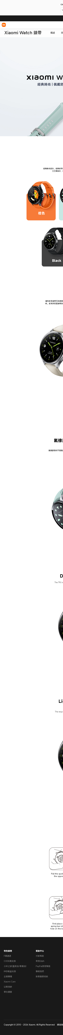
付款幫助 (40, 955)
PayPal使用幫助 (43, 966)
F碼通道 (7, 955)
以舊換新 (8, 986)
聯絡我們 (40, 971)
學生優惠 (8, 991)
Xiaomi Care (10, 981)
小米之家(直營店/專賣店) (15, 966)
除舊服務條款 (42, 976)
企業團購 (8, 976)
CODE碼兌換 (10, 961)
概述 (52, 33)
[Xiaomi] (4, 25)
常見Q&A (40, 961)
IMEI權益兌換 (10, 971)
